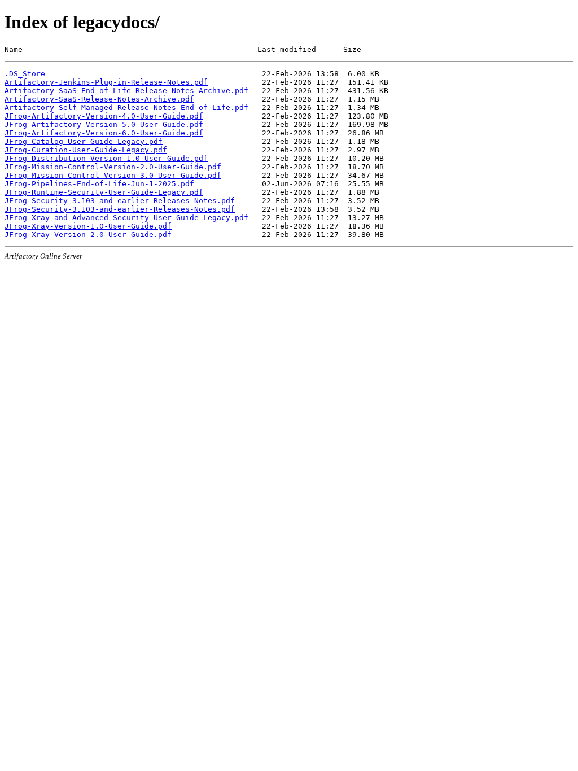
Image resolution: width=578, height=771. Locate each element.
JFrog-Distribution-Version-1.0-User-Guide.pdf (106, 158)
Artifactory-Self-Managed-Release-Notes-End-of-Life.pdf (126, 107)
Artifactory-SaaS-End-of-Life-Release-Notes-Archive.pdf (126, 90)
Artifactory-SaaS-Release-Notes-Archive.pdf (99, 99)
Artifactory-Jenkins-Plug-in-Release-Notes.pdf (106, 82)
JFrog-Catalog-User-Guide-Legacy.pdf (84, 141)
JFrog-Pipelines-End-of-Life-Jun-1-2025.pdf (99, 183)
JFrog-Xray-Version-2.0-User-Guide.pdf (88, 234)
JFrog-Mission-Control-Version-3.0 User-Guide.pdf (113, 175)
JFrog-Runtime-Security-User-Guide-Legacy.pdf (104, 192)
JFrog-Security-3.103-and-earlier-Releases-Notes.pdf (120, 209)
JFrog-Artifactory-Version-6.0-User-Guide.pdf (104, 133)
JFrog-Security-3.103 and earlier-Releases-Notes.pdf (120, 200)
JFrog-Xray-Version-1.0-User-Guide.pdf (88, 226)
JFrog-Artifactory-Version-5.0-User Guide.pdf (104, 124)
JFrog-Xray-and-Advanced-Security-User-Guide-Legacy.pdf (126, 217)
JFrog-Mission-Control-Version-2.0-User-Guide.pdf (113, 167)
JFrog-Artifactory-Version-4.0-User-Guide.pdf (104, 116)
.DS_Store (25, 73)
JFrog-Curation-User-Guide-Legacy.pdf (86, 150)
